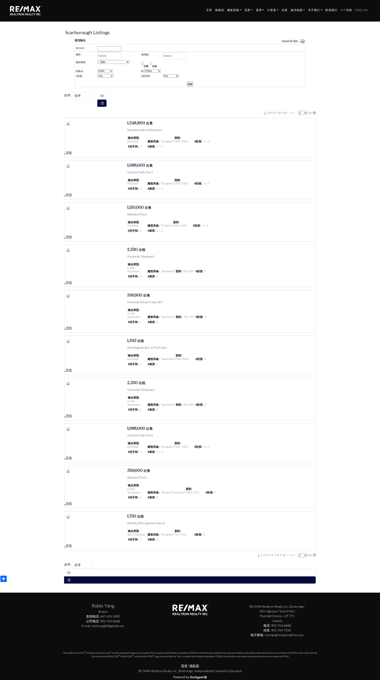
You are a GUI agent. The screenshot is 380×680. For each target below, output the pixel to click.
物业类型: (81, 62)
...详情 (68, 152)
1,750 (131, 516)
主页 (209, 10)
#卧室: (79, 76)
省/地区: (145, 54)
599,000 (134, 470)
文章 (285, 10)
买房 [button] (247, 10)
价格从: (80, 71)
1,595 (131, 340)
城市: (78, 54)
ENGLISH (361, 10)
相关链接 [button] (297, 10)
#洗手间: (145, 76)
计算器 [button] (271, 10)
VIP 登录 (346, 10)
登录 (184, 666)
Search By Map (290, 41)
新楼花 (219, 10)
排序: (67, 95)
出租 (154, 66)
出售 (146, 66)
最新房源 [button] (233, 10)
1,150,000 (135, 207)
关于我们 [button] (314, 10)
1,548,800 (136, 123)
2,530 (132, 249)
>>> (292, 112)
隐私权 (194, 666)
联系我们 (331, 10)
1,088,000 (136, 165)
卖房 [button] (259, 10)
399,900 (134, 295)
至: (142, 71)
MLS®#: (80, 48)
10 (284, 112)
